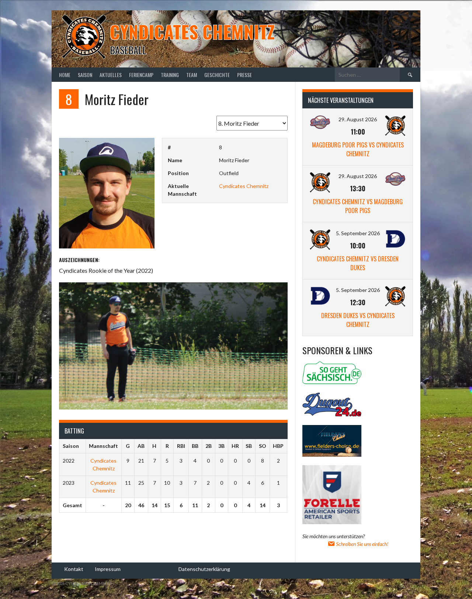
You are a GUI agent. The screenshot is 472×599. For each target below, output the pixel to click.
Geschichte (217, 75)
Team (191, 75)
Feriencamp (141, 75)
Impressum (108, 568)
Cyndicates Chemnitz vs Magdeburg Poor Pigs (358, 206)
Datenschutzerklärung (204, 568)
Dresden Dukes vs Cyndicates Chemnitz (358, 320)
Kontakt (73, 568)
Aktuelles (111, 75)
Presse (244, 75)
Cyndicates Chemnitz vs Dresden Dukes (358, 263)
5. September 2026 (358, 233)
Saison (85, 75)
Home (64, 75)
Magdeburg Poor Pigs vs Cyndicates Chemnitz (358, 149)
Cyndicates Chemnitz (192, 31)
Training (170, 75)
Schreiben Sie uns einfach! (361, 544)
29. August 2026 (358, 119)
